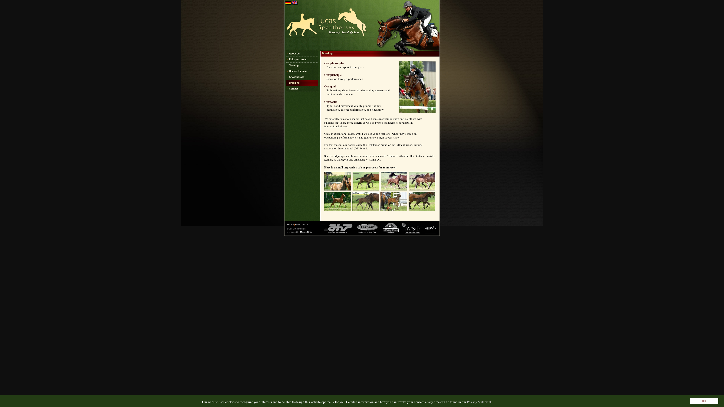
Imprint (304, 224)
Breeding (294, 82)
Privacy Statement (479, 402)
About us (294, 53)
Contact (293, 88)
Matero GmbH (306, 232)
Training (294, 65)
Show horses (296, 77)
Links (297, 224)
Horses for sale (298, 71)
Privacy (290, 224)
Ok (704, 401)
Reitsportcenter (298, 59)
